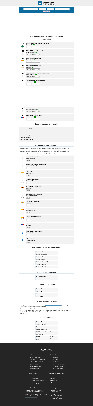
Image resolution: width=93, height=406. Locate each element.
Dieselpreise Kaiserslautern (42, 279)
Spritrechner (38, 326)
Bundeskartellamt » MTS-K (31, 397)
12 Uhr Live (46, 11)
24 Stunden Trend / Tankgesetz (37, 359)
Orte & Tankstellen (34, 368)
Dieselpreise (58, 9)
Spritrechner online (34, 364)
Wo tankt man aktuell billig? (42, 329)
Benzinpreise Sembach (41, 264)
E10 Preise (50, 9)
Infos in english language (38, 380)
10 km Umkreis (39, 293)
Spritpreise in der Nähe (41, 324)
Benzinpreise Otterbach (41, 256)
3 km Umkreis (39, 291)
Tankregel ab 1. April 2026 (36, 361)
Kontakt (53, 378)
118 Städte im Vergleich (58, 366)
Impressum (54, 380)
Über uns (53, 376)
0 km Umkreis (39, 288)
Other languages (36, 383)
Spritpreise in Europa (57, 368)
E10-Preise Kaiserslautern (41, 276)
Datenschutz (54, 383)
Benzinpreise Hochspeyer (41, 254)
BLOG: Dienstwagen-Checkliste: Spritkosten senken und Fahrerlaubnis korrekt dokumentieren (45, 333)
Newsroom (65, 9)
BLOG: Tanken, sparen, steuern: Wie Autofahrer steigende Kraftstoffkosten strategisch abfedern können (46, 338)
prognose (34, 46)
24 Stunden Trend (40, 321)
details (28, 160)
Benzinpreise (43, 9)
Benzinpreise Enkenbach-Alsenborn (44, 261)
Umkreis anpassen (47, 39)
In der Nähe (35, 9)
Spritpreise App (35, 378)
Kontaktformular (67, 311)
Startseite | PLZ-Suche (35, 357)
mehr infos (29, 46)
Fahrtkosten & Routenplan (36, 366)
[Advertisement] (46, 96)
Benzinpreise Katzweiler (41, 266)
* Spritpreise (27, 9)
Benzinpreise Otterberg (41, 259)
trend (39, 46)
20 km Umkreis (39, 296)
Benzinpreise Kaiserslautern (42, 251)
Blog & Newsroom (36, 376)
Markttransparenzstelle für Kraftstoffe (53, 305)
